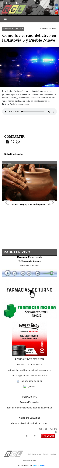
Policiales (20, 24)
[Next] (52, 203)
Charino (50, 24)
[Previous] (7, 203)
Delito (33, 24)
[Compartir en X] (13, 142)
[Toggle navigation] (5, 19)
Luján (8, 24)
